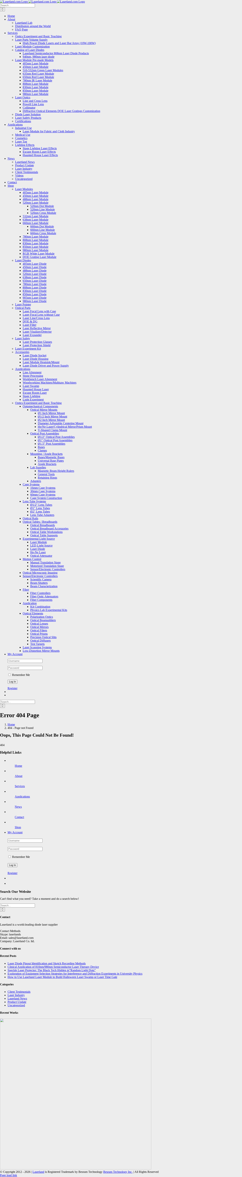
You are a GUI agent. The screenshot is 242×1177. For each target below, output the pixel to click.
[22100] (75, 1168)
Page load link (8, 1175)
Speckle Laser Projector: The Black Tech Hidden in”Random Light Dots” (52, 970)
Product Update (17, 1001)
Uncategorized (16, 1005)
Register (12, 688)
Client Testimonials (19, 991)
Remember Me (20, 674)
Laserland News (17, 998)
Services (20, 786)
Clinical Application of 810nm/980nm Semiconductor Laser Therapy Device (53, 966)
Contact (19, 817)
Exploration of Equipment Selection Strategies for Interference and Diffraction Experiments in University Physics (75, 973)
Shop (18, 827)
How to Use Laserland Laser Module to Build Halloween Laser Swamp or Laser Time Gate (62, 977)
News (18, 806)
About (18, 776)
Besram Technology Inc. (118, 1171)
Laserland (38, 1171)
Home (18, 765)
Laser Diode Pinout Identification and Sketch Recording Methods (47, 963)
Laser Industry (16, 995)
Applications (22, 796)
